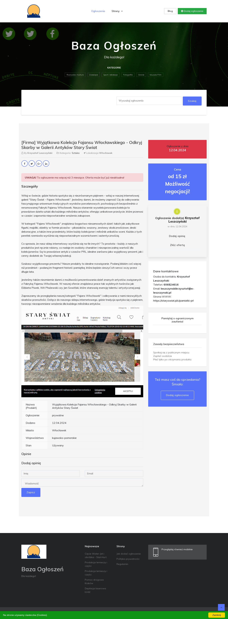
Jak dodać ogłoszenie (129, 553)
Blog (170, 11)
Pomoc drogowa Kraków (94, 581)
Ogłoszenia (98, 11)
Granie (141, 74)
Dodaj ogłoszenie (193, 11)
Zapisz (31, 492)
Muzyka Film (155, 74)
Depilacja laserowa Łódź (95, 590)
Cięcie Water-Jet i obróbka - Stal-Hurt (95, 555)
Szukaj (192, 101)
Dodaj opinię (177, 236)
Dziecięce (93, 74)
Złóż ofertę (177, 245)
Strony (116, 11)
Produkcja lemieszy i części (96, 564)
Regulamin (122, 564)
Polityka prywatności (128, 558)
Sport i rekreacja (110, 74)
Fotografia (128, 74)
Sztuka (75, 152)
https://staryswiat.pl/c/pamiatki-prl (173, 300)
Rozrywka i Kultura (75, 74)
